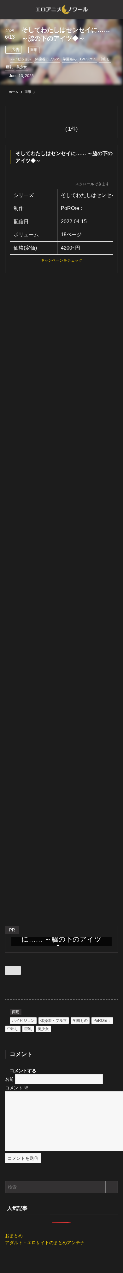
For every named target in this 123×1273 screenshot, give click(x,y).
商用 (33, 50)
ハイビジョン (21, 59)
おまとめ (14, 1235)
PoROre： (88, 59)
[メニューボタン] (9, 9)
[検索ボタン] (113, 9)
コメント (16, 1087)
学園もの (70, 59)
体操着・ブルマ (47, 59)
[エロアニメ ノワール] (61, 9)
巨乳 (9, 67)
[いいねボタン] (13, 970)
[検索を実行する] (111, 1187)
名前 (9, 1079)
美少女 (21, 67)
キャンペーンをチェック (61, 260)
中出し (105, 59)
